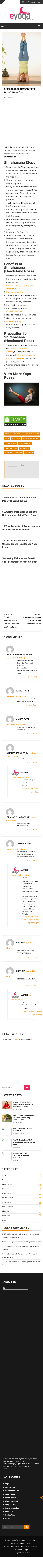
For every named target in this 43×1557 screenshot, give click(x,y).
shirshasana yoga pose (13, 453)
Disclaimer (14, 1543)
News (21, 1220)
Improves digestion (15, 292)
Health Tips (21, 1215)
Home (7, 1540)
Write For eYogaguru (19, 1540)
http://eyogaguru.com (30, 916)
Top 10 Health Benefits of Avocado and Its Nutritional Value (24, 1142)
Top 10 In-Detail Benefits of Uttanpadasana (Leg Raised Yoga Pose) (19, 544)
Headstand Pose (24, 443)
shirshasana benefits (30, 438)
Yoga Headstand (11, 448)
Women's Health (21, 1198)
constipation (17, 348)
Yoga (21, 1175)
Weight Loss (21, 1202)
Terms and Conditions (11, 1546)
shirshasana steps (32, 434)
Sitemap (34, 1546)
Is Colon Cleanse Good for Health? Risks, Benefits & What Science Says (23, 1104)
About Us (21, 1211)
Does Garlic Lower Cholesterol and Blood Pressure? (22, 1155)
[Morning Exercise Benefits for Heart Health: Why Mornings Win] (7, 1118)
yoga (7, 438)
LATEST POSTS (12, 1095)
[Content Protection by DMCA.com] (15, 421)
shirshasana (24, 448)
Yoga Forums (17, 1550)
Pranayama (21, 1180)
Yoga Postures (10, 443)
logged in (14, 1039)
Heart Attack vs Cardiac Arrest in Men (22, 1130)
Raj (5, 97)
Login (26, 1550)
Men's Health (21, 1193)
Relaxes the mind (14, 311)
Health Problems (21, 1184)
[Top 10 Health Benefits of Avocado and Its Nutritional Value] (7, 1143)
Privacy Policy (25, 1543)
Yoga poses (16, 438)
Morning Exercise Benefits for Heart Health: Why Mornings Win (23, 1117)
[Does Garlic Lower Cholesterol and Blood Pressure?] (7, 1156)
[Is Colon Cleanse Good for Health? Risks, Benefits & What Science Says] (7, 1105)
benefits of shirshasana (13, 434)
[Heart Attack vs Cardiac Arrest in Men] (7, 1131)
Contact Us (25, 1546)
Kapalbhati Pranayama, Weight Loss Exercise (26, 1242)
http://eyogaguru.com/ (30, 788)
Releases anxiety (13, 321)
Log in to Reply (31, 677)
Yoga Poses (29, 453)
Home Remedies (21, 1206)
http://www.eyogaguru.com (32, 1011)
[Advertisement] (21, 121)
